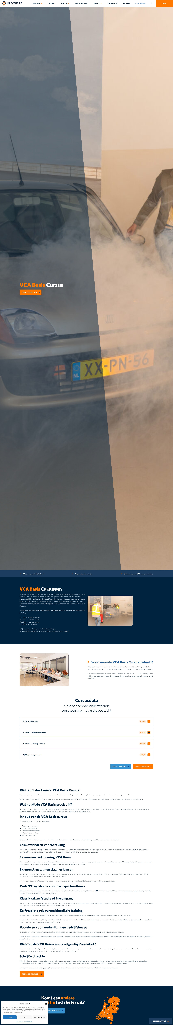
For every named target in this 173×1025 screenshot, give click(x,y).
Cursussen (36, 3)
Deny (24, 1017)
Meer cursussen (142, 766)
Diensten (51, 3)
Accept (10, 1017)
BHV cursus (60, 963)
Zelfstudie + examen (33, 620)
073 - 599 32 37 (140, 3)
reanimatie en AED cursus (38, 963)
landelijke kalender (52, 1011)
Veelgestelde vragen (81, 3)
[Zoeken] (153, 3)
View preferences (39, 1017)
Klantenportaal (112, 3)
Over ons (64, 3)
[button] (45, 1004)
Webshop (97, 3)
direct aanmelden (29, 292)
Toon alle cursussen (30, 974)
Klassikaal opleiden (33, 617)
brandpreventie (81, 963)
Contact (164, 3)
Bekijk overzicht (119, 766)
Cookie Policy (19, 1021)
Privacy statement (28, 1021)
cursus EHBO (51, 963)
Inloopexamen (32, 624)
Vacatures (126, 3)
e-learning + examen (33, 622)
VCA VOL (44, 629)
